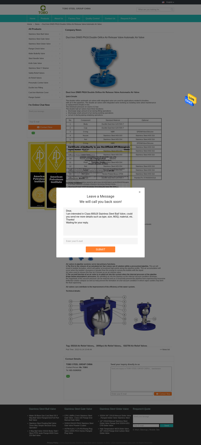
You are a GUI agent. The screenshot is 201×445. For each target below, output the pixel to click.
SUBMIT (100, 249)
